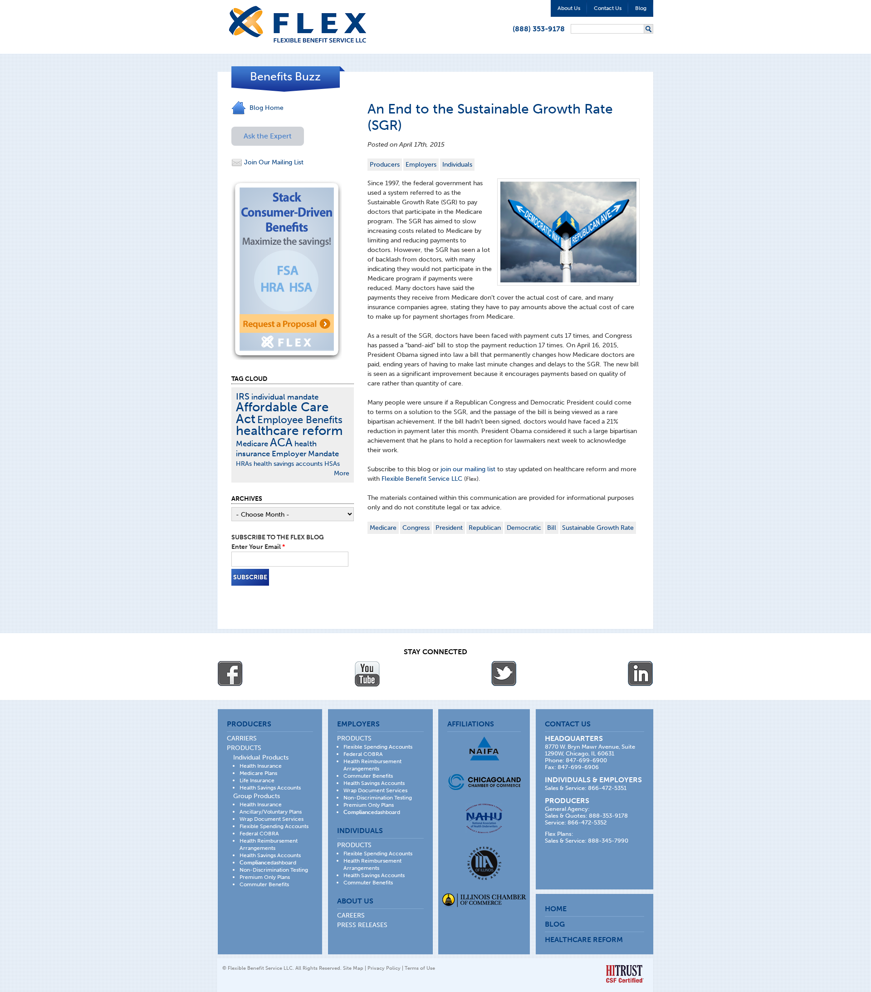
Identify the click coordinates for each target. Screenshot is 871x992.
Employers (421, 164)
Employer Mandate (305, 453)
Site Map (353, 968)
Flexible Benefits (297, 24)
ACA (281, 442)
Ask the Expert (268, 136)
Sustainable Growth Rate (598, 528)
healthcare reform (289, 430)
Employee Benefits (300, 420)
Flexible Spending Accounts (274, 826)
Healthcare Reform (584, 939)
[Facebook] (230, 673)
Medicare (383, 528)
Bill (551, 528)
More (341, 473)
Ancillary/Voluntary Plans (271, 812)
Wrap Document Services (271, 819)
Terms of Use (420, 968)
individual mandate (284, 396)
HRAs (244, 464)
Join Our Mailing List (272, 162)
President (449, 528)
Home (556, 908)
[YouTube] (367, 673)
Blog (640, 8)
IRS (243, 396)
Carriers (242, 738)
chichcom (484, 782)
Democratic (524, 528)
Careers (351, 915)
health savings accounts (288, 464)
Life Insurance (257, 780)
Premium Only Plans (265, 877)
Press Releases (362, 925)
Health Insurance (261, 766)
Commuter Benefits (264, 884)
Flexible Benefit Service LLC (423, 479)
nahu (484, 818)
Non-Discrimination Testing (274, 870)
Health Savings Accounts (270, 788)
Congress (416, 528)
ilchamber (484, 901)
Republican (485, 528)
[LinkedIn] (640, 673)
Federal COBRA (259, 833)
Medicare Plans (258, 773)
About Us (569, 8)
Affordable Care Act (282, 413)
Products (244, 748)
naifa (484, 748)
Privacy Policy (384, 968)
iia (484, 863)
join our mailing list (467, 469)
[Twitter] (504, 673)
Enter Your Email (258, 547)
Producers (385, 164)
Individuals (457, 164)
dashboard (268, 862)
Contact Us (607, 8)
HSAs (332, 464)
